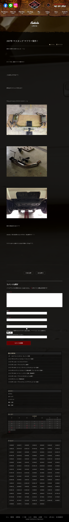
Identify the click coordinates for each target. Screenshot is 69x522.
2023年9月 (11, 462)
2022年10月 (42, 465)
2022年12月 (26, 465)
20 (34, 425)
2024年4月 (11, 458)
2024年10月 (19, 455)
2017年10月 (11, 496)
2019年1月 (57, 486)
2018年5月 (11, 493)
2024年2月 (27, 458)
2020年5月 (42, 479)
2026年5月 (34, 445)
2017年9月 (19, 496)
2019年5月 (27, 486)
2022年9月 (50, 465)
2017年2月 (19, 500)
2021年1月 (42, 476)
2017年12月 (49, 493)
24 (11, 427)
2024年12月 (57, 452)
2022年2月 (50, 469)
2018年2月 (34, 493)
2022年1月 (57, 469)
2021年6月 (57, 472)
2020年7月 (27, 479)
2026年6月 (27, 445)
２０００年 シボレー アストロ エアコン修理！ (18, 364)
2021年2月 (34, 476)
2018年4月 (19, 493)
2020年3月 (57, 479)
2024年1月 (34, 458)
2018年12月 (11, 490)
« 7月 (9, 432)
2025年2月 (42, 452)
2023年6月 (34, 462)
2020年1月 (19, 483)
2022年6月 (19, 469)
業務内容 (12, 517)
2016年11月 (42, 500)
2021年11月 (19, 472)
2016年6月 (27, 503)
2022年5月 (27, 469)
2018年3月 (27, 493)
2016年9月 (57, 500)
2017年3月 (11, 500)
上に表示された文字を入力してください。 (15, 334)
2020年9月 (19, 479)
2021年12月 (11, 472)
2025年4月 (27, 452)
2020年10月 (11, 479)
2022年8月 (57, 465)
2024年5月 (57, 455)
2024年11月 (11, 455)
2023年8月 (19, 462)
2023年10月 (57, 458)
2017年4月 (57, 496)
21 (42, 425)
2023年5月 (42, 462)
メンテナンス (11, 399)
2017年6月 (42, 496)
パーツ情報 (24, 517)
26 (26, 427)
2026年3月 (50, 445)
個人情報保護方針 (59, 517)
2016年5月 (34, 503)
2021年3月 (27, 476)
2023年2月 (11, 465)
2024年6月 (50, 455)
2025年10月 (34, 448)
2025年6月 (11, 452)
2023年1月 (19, 465)
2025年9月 (42, 448)
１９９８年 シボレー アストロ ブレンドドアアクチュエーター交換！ (23, 381)
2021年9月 (34, 472)
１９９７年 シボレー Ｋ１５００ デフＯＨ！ (18, 361)
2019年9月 (50, 483)
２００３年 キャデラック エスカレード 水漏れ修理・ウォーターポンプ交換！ (25, 370)
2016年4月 (42, 503)
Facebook (5, 5)
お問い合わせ (51, 517)
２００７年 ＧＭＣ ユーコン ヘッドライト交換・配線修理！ (21, 373)
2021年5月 (11, 476)
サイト (8, 324)
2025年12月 (19, 448)
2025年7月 (57, 448)
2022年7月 (11, 469)
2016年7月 (19, 503)
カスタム (53, 44)
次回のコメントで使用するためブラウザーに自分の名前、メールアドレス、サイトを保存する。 (26, 330)
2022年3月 (42, 469)
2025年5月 (19, 452)
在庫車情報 (18, 517)
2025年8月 (50, 448)
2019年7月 (11, 486)
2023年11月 (49, 458)
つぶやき (29, 517)
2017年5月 (50, 496)
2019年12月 (26, 483)
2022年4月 (34, 469)
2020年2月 (11, 483)
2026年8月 (11, 445)
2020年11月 (57, 476)
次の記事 (40, 273)
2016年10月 (49, 500)
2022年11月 (34, 465)
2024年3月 (19, 458)
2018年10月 (26, 490)
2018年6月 (57, 490)
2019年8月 (57, 483)
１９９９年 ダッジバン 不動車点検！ (16, 379)
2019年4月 (34, 486)
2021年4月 (19, 476)
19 (26, 425)
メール (9, 317)
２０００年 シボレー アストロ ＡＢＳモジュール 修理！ (20, 376)
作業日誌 (35, 517)
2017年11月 (57, 493)
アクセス (45, 517)
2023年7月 (27, 462)
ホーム (7, 517)
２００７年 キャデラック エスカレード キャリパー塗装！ (21, 359)
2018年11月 (19, 490)
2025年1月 (50, 452)
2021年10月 (26, 472)
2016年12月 (34, 500)
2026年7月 (19, 445)
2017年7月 (34, 496)
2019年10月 (42, 483)
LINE (10, 5)
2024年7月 (42, 455)
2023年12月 (42, 458)
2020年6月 (34, 479)
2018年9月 (34, 490)
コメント (9, 292)
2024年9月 (27, 455)
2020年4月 (50, 479)
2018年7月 (50, 490)
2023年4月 (50, 462)
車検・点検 (10, 402)
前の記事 (28, 273)
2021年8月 (42, 472)
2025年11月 (26, 448)
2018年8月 (42, 490)
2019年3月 (42, 486)
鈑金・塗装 (10, 405)
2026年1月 (11, 448)
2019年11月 (34, 483)
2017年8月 (27, 496)
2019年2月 (50, 486)
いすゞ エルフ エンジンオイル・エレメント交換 (19, 356)
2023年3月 (57, 462)
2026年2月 (57, 445)
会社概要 (40, 517)
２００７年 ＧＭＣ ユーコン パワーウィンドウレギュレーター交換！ (23, 367)
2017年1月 (27, 500)
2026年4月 (42, 445)
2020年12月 (49, 476)
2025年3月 (34, 452)
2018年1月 (42, 493)
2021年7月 (50, 472)
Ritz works (34, 5)
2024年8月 (34, 455)
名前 (8, 310)
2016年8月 (11, 503)
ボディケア (10, 396)
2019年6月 (19, 486)
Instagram (16, 5)
